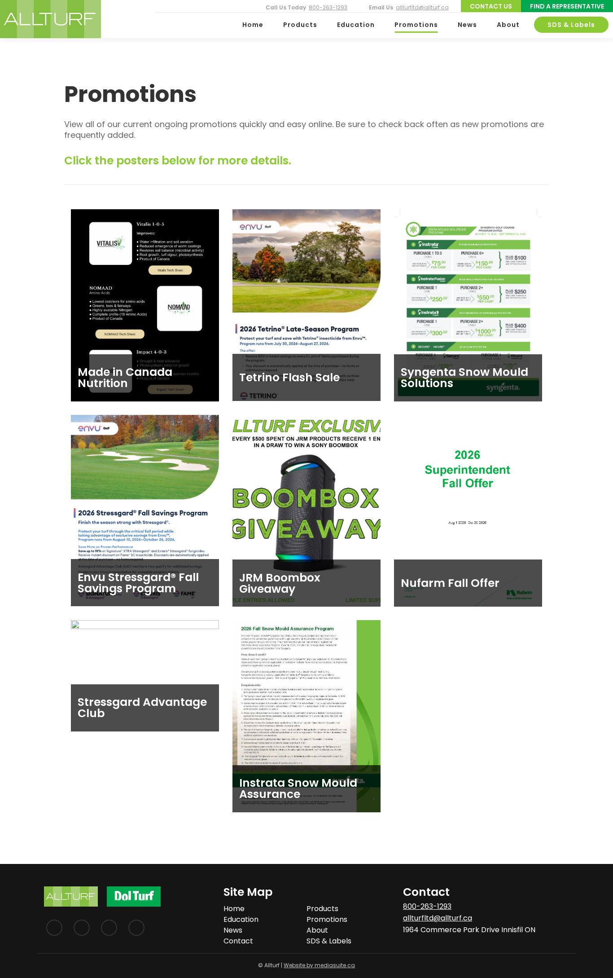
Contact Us (491, 6)
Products (300, 24)
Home (252, 24)
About (508, 24)
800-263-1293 (328, 7)
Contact (238, 941)
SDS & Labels (571, 24)
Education (356, 24)
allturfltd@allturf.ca (422, 7)
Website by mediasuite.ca (319, 965)
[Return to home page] (50, 19)
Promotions (416, 24)
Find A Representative (567, 6)
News (467, 24)
